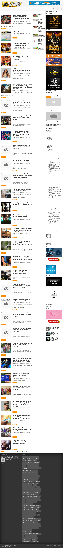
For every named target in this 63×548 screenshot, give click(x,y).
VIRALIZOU (34, 539)
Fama (24, 490)
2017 (48, 238)
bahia (31, 470)
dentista (31, 479)
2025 (48, 131)
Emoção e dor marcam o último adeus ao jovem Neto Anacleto (13, 459)
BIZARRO (24, 472)
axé (23, 470)
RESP (39, 520)
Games (37, 494)
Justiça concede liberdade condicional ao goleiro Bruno (22, 300)
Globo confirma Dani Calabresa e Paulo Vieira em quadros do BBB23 (22, 442)
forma (24, 494)
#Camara (24, 458)
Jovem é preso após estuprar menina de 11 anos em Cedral (22, 203)
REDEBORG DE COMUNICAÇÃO (9, 546)
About (51, 545)
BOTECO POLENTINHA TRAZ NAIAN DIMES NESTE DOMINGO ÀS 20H (22, 45)
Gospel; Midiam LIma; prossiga (32, 496)
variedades (24, 539)
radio (40, 518)
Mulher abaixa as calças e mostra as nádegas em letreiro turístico (21, 216)
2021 (48, 234)
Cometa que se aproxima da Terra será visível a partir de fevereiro (22, 329)
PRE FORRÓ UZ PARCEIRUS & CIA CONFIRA (30, 518)
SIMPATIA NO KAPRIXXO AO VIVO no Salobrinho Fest (31, 524)
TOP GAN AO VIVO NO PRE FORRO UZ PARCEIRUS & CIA (31, 533)
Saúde (30, 522)
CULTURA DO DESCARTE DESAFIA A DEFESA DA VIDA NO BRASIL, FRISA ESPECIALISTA (41, 21)
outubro (49, 137)
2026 (48, 130)
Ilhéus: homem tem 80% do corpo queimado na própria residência (21, 146)
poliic (23, 516)
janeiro (49, 147)
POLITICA (27, 516)
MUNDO (28, 507)
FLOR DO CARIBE (36, 492)
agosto (49, 139)
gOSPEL (24, 496)
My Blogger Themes (13, 545)
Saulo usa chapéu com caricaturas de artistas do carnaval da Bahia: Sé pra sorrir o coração (21, 17)
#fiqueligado (36, 458)
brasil (32, 472)
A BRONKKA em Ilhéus (34, 464)
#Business (36, 456)
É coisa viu (38, 481)
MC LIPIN (30, 503)
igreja (39, 496)
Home (3, 11)
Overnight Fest (37, 511)
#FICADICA (16, 32)
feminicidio (33, 490)
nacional (37, 509)
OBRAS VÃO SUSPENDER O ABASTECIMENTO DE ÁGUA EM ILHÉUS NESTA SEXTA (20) (22, 242)
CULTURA (36, 477)
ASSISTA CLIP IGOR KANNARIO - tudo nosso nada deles (55, 333)
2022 (48, 233)
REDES (27, 520)
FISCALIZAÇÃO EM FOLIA (27, 492)
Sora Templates (7, 545)
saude (27, 522)
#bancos (24, 456)
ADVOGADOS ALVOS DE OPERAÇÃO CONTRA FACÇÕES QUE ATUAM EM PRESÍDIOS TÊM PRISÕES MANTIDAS (41, 29)
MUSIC (38, 507)
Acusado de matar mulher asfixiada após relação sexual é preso (22, 314)
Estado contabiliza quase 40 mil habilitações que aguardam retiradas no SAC (22, 417)
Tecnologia (24, 529)
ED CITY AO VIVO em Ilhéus (27, 485)
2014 (48, 242)
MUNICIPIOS (33, 507)
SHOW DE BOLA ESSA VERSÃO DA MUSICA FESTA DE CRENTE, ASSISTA (54, 339)
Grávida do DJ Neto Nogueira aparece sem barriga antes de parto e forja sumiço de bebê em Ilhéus (10, 457)
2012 (48, 244)
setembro (49, 138)
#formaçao (29, 460)
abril (49, 144)
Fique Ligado (39, 490)
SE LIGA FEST (35, 522)
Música (28, 509)
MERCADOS (38, 505)
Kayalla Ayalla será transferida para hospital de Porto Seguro (10, 464)
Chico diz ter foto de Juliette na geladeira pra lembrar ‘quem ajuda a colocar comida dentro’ (22, 259)
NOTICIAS (27, 511)
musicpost (32, 509)
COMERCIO (24, 477)
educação (34, 485)
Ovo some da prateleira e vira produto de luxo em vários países (22, 117)
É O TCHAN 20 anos (26, 483)
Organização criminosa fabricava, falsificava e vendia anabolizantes (20, 272)
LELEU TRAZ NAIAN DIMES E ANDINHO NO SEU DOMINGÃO (22, 58)
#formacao (24, 460)
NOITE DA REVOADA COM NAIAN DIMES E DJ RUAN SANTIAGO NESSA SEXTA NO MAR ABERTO (22, 133)
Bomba (29, 472)
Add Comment (29, 21)
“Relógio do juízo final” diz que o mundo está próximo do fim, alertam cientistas (22, 175)
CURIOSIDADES (25, 479)
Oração (32, 511)
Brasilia (36, 472)
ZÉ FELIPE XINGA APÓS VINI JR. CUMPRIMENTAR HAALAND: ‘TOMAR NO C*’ (41, 36)
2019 (48, 236)
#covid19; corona (30, 458)
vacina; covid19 (25, 537)
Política (32, 516)
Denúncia (35, 479)
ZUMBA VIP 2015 (35, 541)
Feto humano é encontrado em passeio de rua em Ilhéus (22, 161)
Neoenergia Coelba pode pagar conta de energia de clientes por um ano (21, 102)
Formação (32, 494)
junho (49, 141)
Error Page (59, 545)
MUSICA (24, 509)
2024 (48, 132)
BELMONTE (35, 470)
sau (23, 522)
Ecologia (32, 483)
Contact (55, 545)
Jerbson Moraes (36, 498)
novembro (50, 136)
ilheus (24, 498)
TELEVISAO (30, 529)
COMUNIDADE (30, 477)
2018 (48, 237)
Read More (3, 28)
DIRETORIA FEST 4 (31, 481)
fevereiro (49, 146)
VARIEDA (35, 537)
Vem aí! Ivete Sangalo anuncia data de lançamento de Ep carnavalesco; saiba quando (22, 360)
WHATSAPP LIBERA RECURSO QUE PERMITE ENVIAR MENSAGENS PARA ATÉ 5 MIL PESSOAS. (22, 86)
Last (26, 451)
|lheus (28, 464)
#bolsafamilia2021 (30, 456)
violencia (29, 539)
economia (36, 483)
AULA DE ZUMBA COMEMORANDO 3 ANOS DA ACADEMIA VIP (30, 468)
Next (22, 451)
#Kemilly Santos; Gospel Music (27, 462)
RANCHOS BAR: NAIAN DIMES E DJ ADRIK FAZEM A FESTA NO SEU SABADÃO (22, 230)
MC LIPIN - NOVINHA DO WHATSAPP (29, 505)
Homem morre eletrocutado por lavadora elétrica (22, 189)
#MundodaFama (36, 462)
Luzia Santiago (25, 503)
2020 (48, 235)
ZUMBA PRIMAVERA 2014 (27, 541)
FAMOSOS (28, 490)
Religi (31, 520)
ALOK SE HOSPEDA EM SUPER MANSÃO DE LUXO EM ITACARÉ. (22, 345)
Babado (27, 470)
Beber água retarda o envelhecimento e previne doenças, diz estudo (21, 285)
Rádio (24, 520)
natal (23, 511)
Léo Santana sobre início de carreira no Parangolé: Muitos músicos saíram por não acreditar (22, 404)
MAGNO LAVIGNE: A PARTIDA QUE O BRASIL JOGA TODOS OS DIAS (41, 48)
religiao (35, 520)
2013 (48, 243)
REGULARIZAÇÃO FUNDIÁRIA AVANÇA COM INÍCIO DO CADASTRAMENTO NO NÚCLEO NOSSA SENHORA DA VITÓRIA (41, 42)
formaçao (27, 494)
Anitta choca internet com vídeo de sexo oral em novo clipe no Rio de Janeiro (22, 70)
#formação (34, 460)
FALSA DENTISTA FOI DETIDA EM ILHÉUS (54, 328)
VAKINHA (30, 537)
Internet (31, 498)
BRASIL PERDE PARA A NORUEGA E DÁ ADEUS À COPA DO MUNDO (41, 15)
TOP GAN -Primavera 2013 (27, 531)
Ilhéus (27, 498)
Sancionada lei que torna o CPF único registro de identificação (21, 375)
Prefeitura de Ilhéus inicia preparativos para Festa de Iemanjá (21, 387)
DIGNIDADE (24, 481)
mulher (24, 507)
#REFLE (24, 464)
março (49, 145)
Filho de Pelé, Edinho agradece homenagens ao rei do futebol (22, 429)
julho (49, 140)
